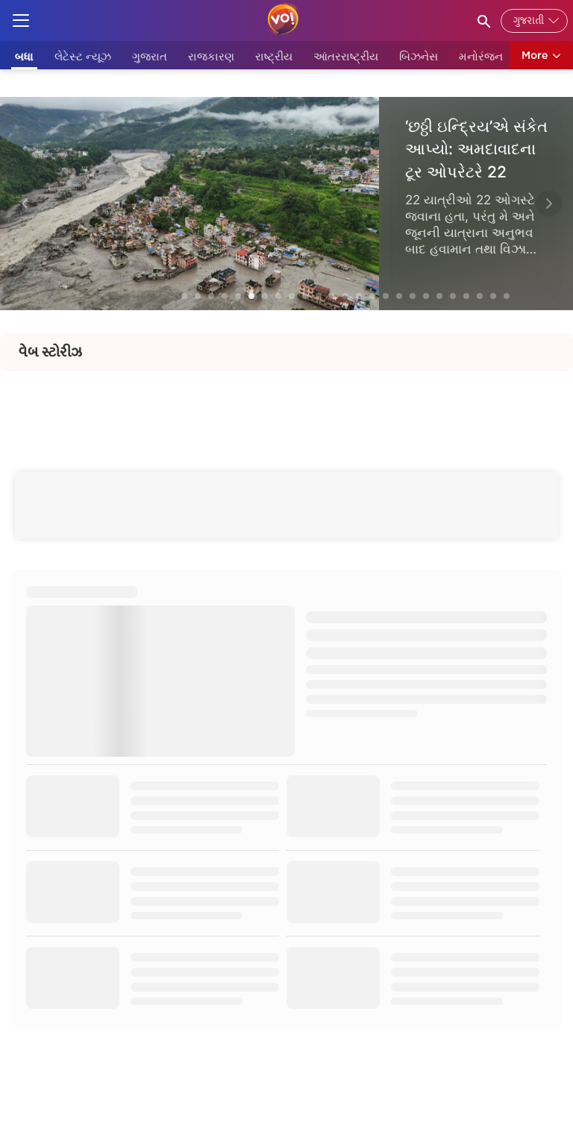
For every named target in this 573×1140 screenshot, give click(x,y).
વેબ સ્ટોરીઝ (50, 352)
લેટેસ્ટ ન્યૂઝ (82, 56)
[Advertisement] (286, 404)
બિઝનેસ (418, 56)
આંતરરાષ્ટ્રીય (345, 56)
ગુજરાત (149, 56)
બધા (24, 56)
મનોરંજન (481, 56)
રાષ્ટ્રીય (273, 56)
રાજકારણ (211, 56)
